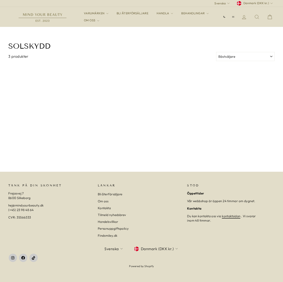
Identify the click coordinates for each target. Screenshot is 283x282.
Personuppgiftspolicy (113, 228)
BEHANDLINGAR (193, 13)
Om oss (103, 201)
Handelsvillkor (108, 222)
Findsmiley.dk (107, 236)
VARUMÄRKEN (94, 13)
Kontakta (104, 208)
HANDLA (163, 13)
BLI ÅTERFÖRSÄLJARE (132, 13)
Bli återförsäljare (110, 194)
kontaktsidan (231, 216)
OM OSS (90, 20)
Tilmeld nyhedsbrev (112, 215)
